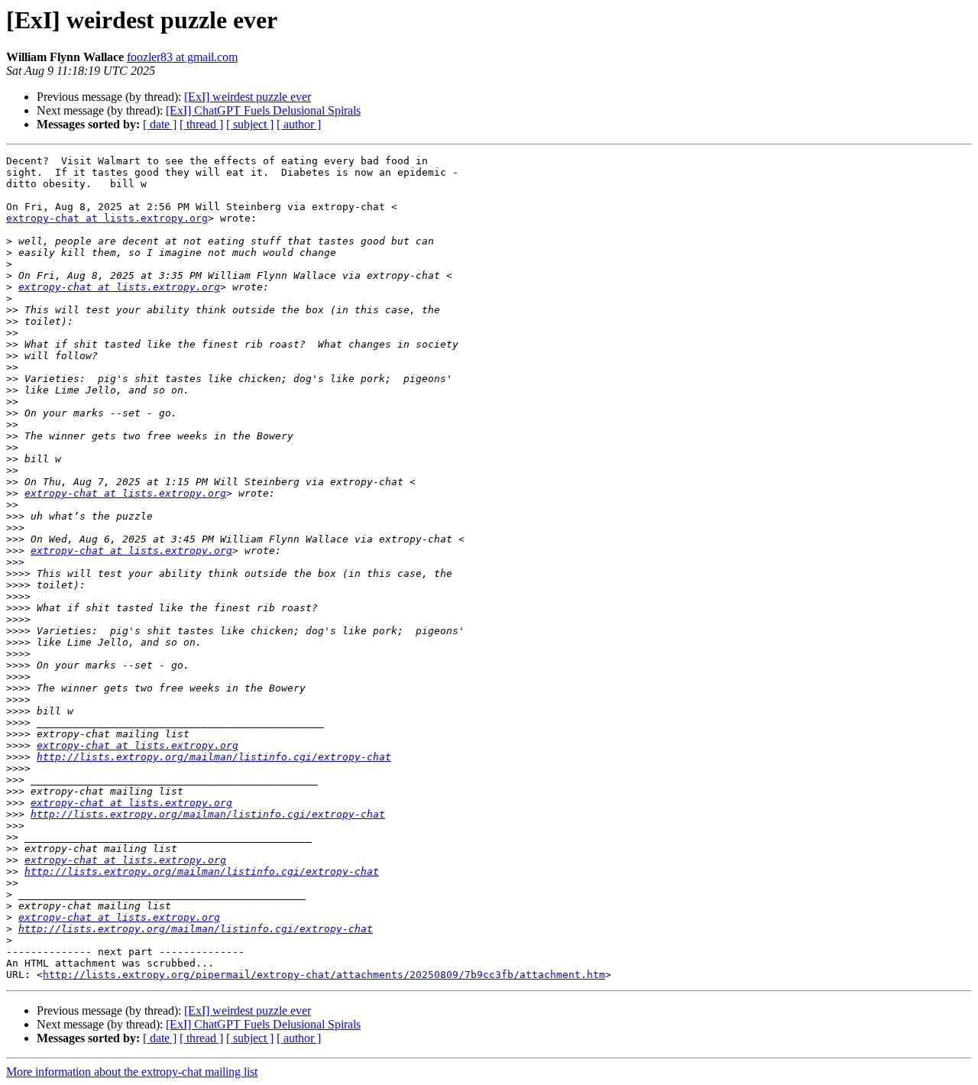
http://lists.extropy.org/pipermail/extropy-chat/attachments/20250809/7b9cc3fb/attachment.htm (324, 974)
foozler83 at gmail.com (182, 56)
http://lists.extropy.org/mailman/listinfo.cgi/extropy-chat (214, 757)
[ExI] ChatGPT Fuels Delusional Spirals (263, 110)
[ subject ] (250, 124)
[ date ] (159, 124)
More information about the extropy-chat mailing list (131, 1071)
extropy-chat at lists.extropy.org (107, 218)
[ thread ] (201, 124)
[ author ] (299, 124)
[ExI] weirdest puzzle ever (247, 96)
